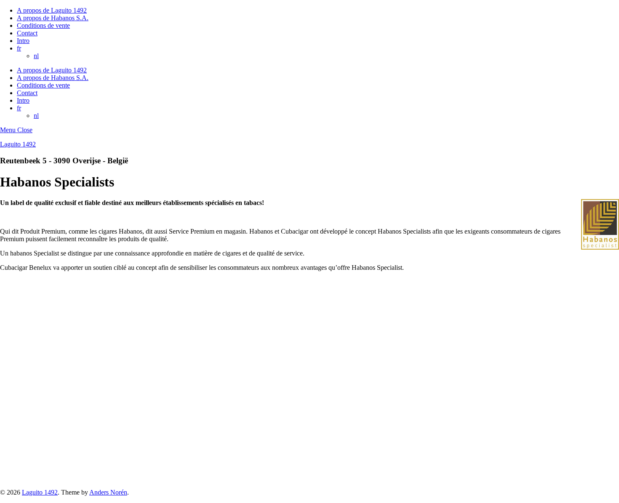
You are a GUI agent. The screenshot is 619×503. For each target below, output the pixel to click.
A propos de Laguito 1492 (52, 10)
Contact (27, 33)
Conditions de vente (43, 25)
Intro (23, 40)
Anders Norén (108, 492)
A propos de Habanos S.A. (52, 17)
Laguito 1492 (18, 144)
